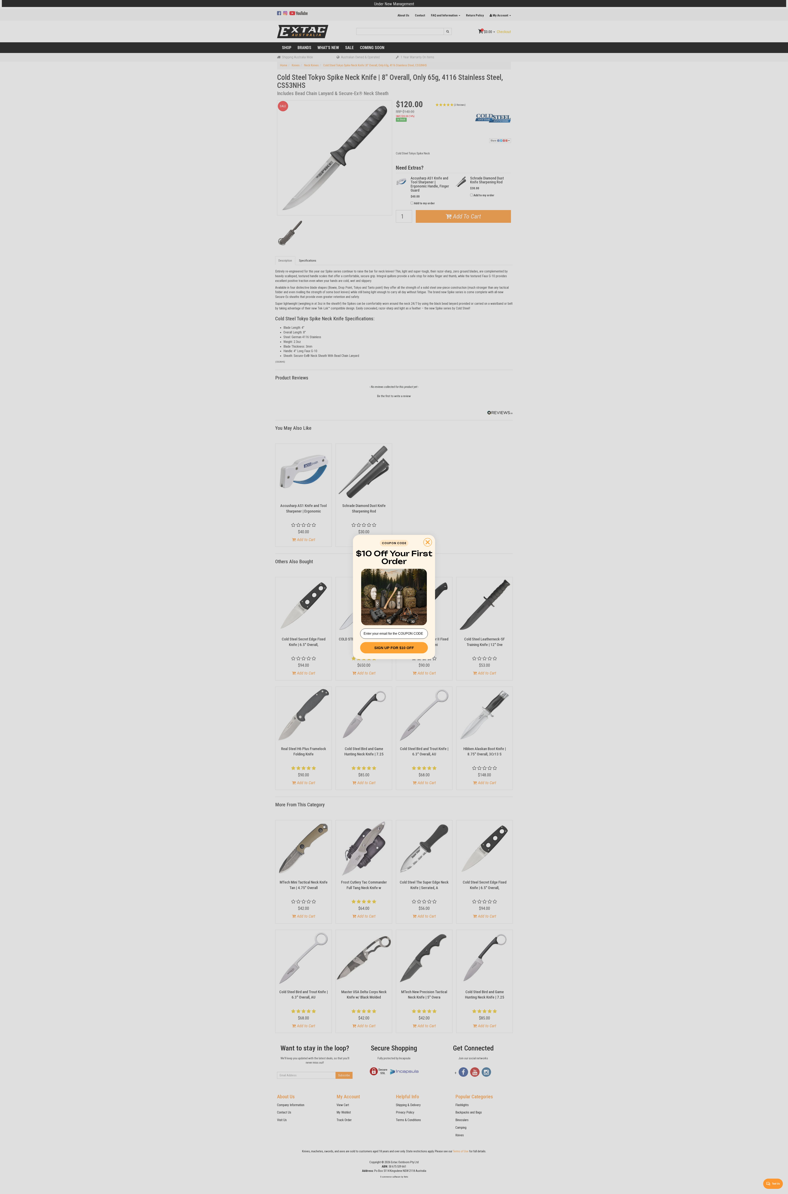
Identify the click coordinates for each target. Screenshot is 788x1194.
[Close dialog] (428, 542)
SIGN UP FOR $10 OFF (394, 648)
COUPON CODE (394, 543)
